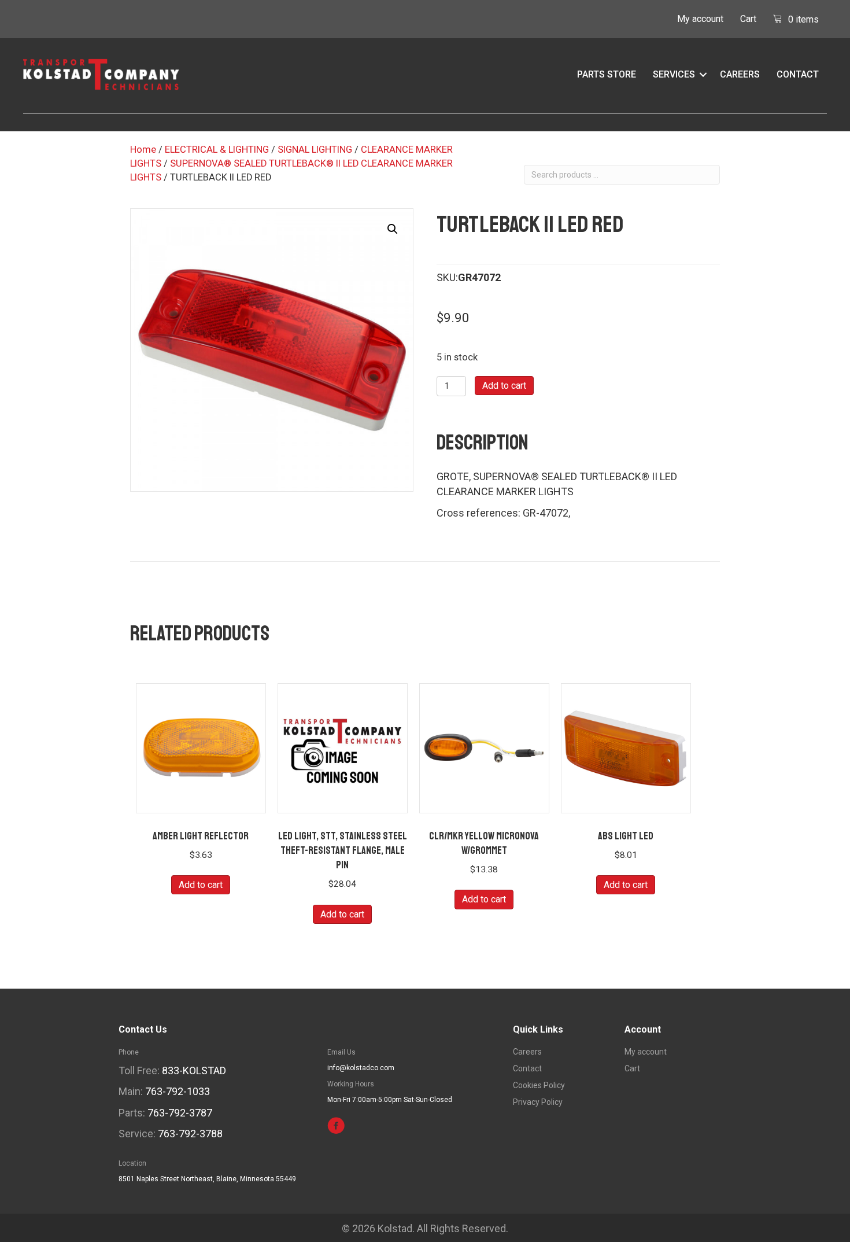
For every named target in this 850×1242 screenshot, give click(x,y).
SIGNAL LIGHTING (315, 149)
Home (143, 149)
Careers (740, 74)
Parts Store (606, 74)
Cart (748, 18)
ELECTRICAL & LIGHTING (217, 149)
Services (674, 74)
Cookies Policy (539, 1085)
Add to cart (504, 385)
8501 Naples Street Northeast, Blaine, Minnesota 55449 (207, 1179)
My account (700, 18)
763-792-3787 (179, 1113)
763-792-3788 (190, 1133)
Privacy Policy (538, 1102)
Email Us (341, 1052)
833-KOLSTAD (194, 1070)
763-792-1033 (177, 1091)
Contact (798, 74)
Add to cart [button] (201, 884)
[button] (703, 74)
